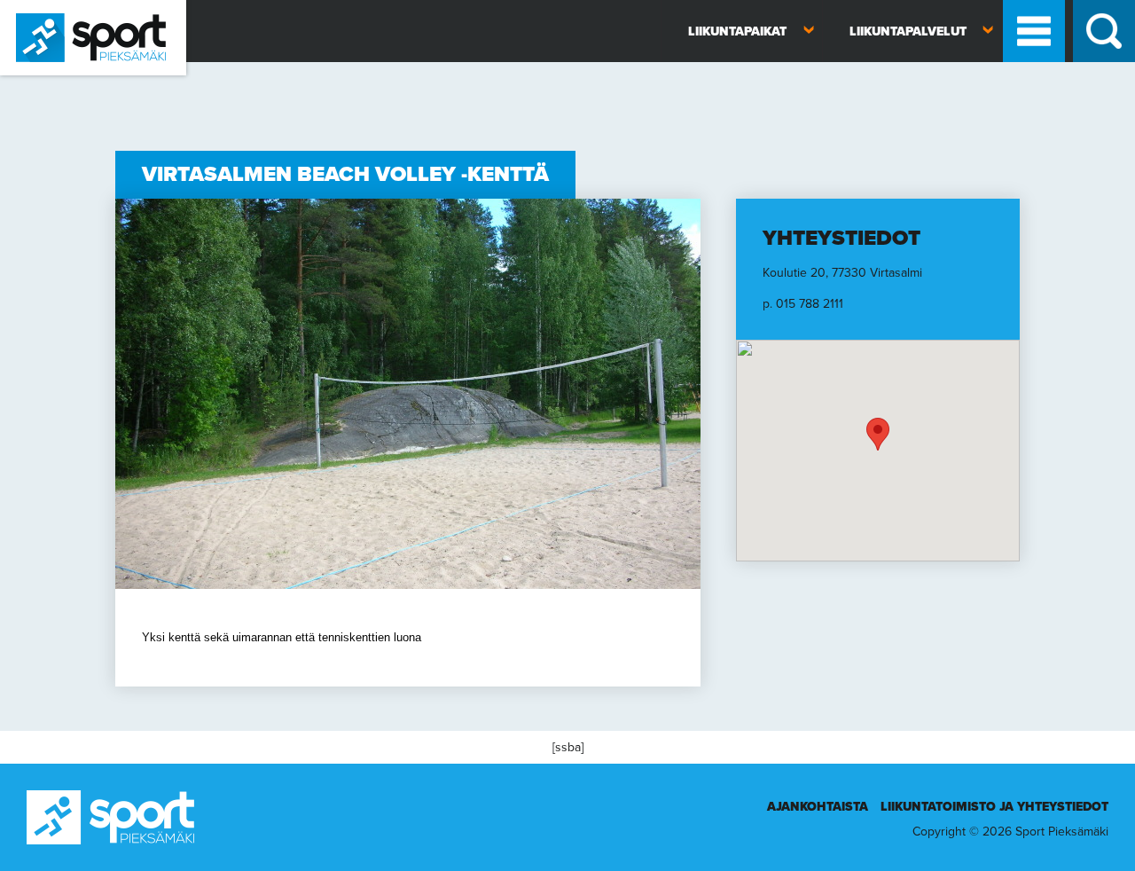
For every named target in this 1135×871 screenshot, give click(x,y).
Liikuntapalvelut (908, 31)
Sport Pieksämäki (46, 82)
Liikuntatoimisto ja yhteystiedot (994, 806)
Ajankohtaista (817, 806)
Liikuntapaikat (737, 31)
